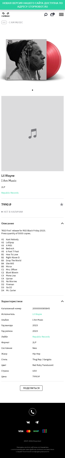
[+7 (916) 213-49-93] (32, 412)
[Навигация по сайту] (61, 14)
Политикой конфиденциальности (35, 451)
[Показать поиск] (46, 14)
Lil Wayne (37, 314)
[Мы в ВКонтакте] (28, 422)
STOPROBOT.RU (38, 6)
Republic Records (9, 192)
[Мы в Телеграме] (36, 422)
